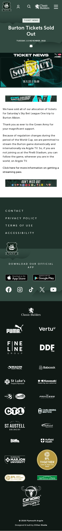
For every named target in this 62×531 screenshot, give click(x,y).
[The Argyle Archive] (47, 478)
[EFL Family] (15, 477)
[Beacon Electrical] (15, 367)
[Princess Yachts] (47, 396)
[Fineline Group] (15, 347)
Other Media (40, 525)
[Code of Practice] (47, 460)
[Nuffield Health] (47, 441)
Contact (14, 210)
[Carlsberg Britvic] (47, 411)
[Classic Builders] (31, 312)
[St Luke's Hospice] (15, 381)
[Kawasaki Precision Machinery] (47, 382)
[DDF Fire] (47, 347)
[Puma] (15, 329)
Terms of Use (19, 225)
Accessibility (20, 232)
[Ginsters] (15, 396)
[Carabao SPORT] (31, 496)
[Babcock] (47, 367)
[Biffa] (15, 441)
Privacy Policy (21, 218)
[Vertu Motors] (47, 329)
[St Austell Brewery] (15, 425)
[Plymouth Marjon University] (15, 460)
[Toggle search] (29, 6)
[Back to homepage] (6, 6)
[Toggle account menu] (18, 6)
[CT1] (15, 411)
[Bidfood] (47, 425)
